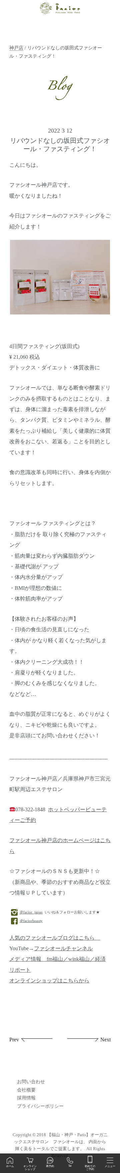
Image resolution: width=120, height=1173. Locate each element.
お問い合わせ (31, 1081)
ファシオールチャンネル (63, 949)
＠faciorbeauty (31, 921)
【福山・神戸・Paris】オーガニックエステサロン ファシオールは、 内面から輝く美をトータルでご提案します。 (61, 1141)
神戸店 (16, 47)
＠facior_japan (31, 912)
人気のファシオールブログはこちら (54, 938)
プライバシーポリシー (40, 1106)
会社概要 (26, 1089)
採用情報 (26, 1097)
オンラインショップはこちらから (49, 981)
